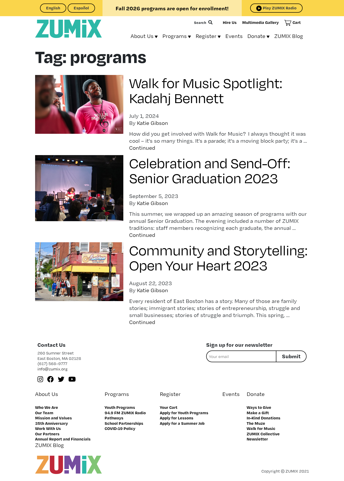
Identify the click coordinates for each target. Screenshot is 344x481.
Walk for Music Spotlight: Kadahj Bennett (205, 90)
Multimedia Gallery (260, 22)
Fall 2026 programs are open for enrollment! (172, 8)
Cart (297, 22)
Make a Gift (258, 412)
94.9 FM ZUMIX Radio (125, 412)
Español (81, 7)
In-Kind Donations (263, 417)
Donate (256, 36)
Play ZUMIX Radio (279, 7)
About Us (142, 36)
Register (206, 36)
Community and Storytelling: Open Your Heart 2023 (218, 257)
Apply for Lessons (176, 417)
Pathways (114, 417)
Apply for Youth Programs (184, 412)
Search (200, 22)
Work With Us (48, 428)
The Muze (256, 423)
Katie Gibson (152, 122)
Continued (142, 147)
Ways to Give (259, 407)
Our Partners (47, 433)
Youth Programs (120, 407)
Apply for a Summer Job (182, 423)
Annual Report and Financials (63, 438)
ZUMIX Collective (263, 433)
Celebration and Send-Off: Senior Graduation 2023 (209, 170)
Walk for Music (261, 428)
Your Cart (168, 407)
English (53, 7)
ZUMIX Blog (288, 36)
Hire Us (230, 22)
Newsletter (257, 438)
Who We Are (46, 407)
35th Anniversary (51, 423)
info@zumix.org (52, 368)
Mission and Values (53, 417)
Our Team (44, 412)
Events (234, 36)
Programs (174, 36)
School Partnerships (124, 423)
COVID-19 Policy (120, 428)
